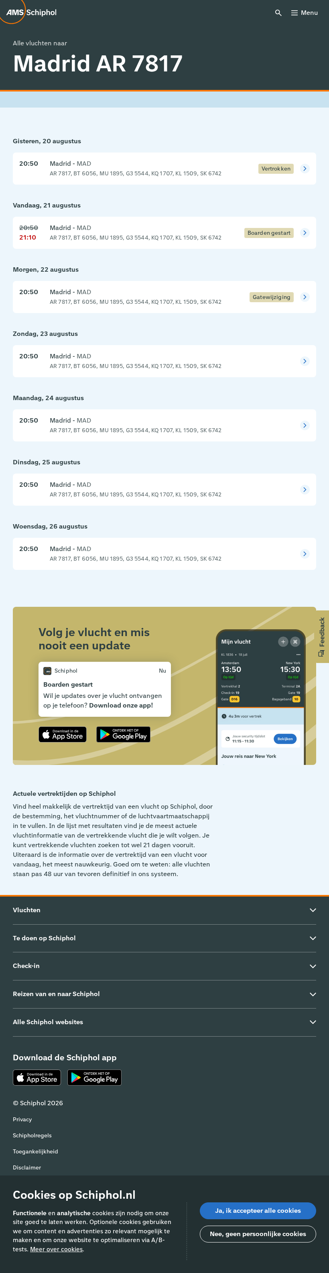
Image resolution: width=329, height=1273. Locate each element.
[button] (321, 636)
